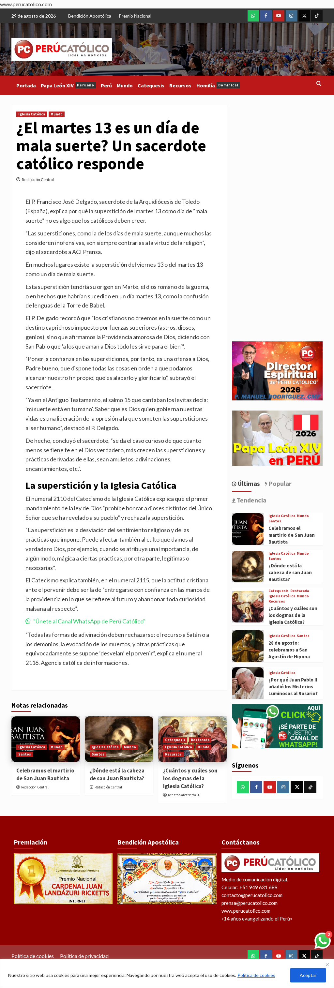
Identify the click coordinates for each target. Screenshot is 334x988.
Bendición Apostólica (89, 16)
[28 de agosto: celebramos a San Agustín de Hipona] (248, 646)
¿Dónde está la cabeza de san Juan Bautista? (117, 774)
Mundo (125, 85)
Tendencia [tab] (250, 500)
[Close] (327, 964)
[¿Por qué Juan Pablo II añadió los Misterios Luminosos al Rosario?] (248, 683)
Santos (24, 754)
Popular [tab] (279, 483)
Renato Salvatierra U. (184, 795)
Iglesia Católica (31, 114)
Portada (26, 85)
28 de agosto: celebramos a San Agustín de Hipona (289, 650)
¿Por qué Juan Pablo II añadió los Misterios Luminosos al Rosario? (293, 686)
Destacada (200, 740)
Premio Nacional (135, 16)
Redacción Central (38, 179)
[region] (167, 973)
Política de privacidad (84, 956)
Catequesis (151, 85)
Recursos (180, 85)
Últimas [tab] (248, 483)
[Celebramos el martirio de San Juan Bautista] (248, 529)
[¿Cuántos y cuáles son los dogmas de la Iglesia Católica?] (248, 607)
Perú (106, 85)
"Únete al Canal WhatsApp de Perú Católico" (89, 621)
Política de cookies (256, 975)
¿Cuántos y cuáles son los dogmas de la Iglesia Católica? (190, 778)
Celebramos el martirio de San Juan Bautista (45, 774)
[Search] (319, 83)
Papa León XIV (67, 85)
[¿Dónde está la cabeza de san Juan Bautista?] (248, 567)
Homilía (217, 85)
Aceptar (308, 975)
